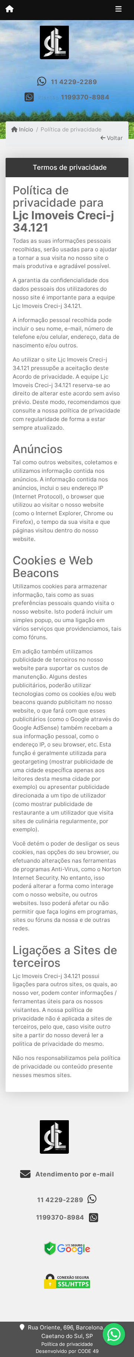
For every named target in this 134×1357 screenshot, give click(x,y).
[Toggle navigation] (118, 10)
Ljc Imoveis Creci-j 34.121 (63, 221)
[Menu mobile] (9, 9)
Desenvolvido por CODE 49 (67, 1351)
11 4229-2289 (74, 82)
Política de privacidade (67, 1344)
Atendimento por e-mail (74, 1174)
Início (25, 129)
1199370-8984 (85, 97)
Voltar (114, 137)
